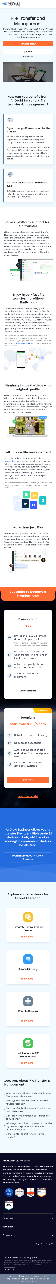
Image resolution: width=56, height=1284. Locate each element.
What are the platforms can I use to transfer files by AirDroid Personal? (29, 1095)
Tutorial (26, 56)
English (8, 1269)
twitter (41, 1244)
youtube (52, 1244)
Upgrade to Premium (25, 343)
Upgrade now (28, 779)
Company (8, 1218)
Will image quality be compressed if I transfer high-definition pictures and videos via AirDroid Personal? (29, 1126)
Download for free (28, 690)
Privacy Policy (29, 1281)
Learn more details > (28, 796)
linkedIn (36, 1244)
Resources (8, 1226)
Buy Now (28, 51)
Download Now (28, 43)
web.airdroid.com (13, 461)
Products (7, 1235)
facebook (47, 1244)
